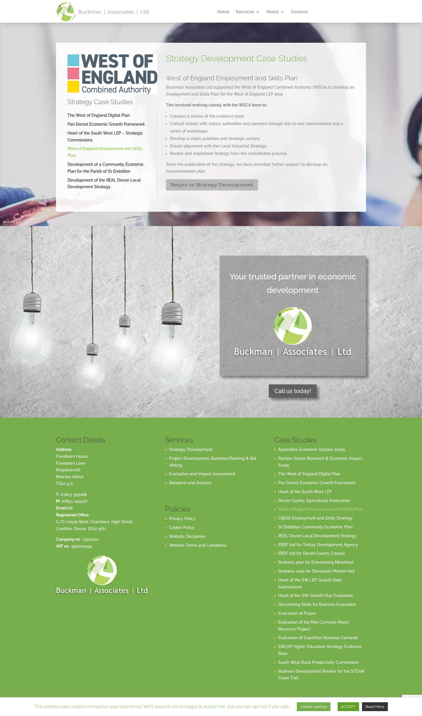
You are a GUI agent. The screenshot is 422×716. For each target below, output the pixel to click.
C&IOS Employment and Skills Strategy (315, 518)
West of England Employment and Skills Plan (320, 509)
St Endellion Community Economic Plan (315, 527)
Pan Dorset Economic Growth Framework (106, 124)
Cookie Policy (182, 527)
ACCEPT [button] (348, 707)
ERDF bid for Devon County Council (311, 553)
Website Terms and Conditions (198, 545)
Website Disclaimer (187, 536)
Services (245, 12)
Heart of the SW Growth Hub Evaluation (315, 595)
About (272, 12)
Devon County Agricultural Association (314, 500)
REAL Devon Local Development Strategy (317, 536)
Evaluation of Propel (297, 613)
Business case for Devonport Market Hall (316, 571)
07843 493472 (74, 501)
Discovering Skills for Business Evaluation (317, 604)
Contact (299, 12)
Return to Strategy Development (212, 185)
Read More (374, 707)
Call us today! (292, 391)
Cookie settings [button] (313, 707)
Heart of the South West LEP (305, 491)
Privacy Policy (182, 518)
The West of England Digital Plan (98, 115)
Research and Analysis (190, 482)
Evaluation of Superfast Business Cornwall (318, 637)
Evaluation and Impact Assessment (202, 474)
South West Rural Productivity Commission (318, 662)
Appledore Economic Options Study (311, 449)
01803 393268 (74, 494)
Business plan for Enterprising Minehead (315, 562)
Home (223, 12)
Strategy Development (190, 449)
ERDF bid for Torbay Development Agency (318, 544)
